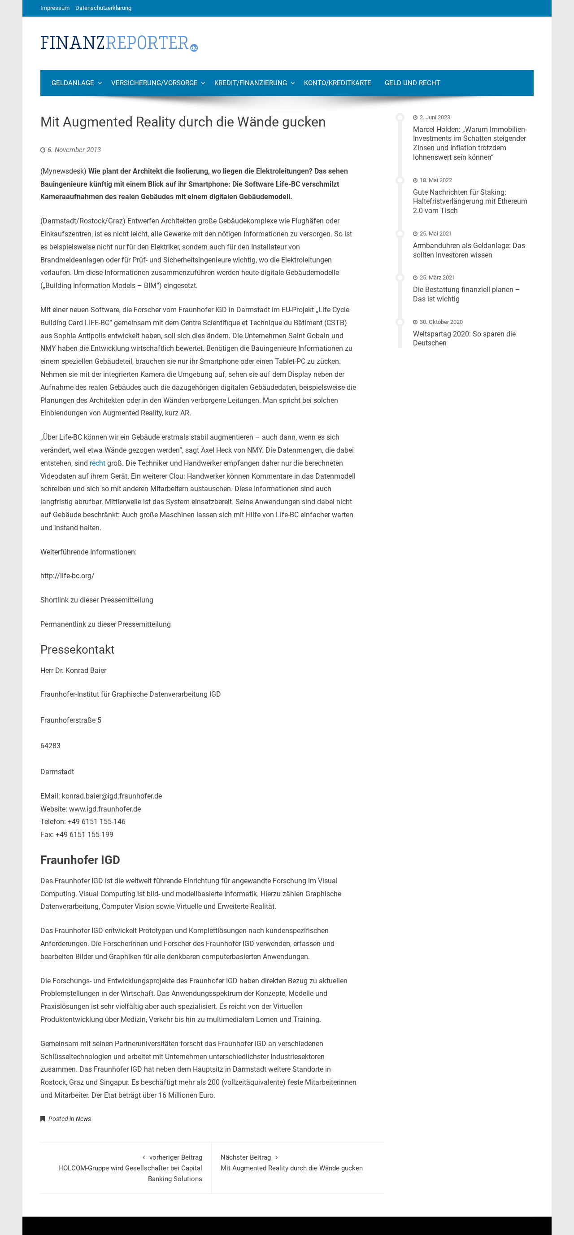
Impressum (55, 7)
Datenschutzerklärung (103, 7)
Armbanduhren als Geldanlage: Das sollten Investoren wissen (469, 250)
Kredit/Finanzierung (250, 83)
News (83, 1118)
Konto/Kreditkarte (337, 83)
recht (97, 463)
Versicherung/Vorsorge (154, 83)
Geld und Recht (412, 83)
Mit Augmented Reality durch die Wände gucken (292, 1162)
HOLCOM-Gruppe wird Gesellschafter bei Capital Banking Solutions (130, 1168)
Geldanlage (73, 83)
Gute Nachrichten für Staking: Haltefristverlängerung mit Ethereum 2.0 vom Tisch (470, 201)
